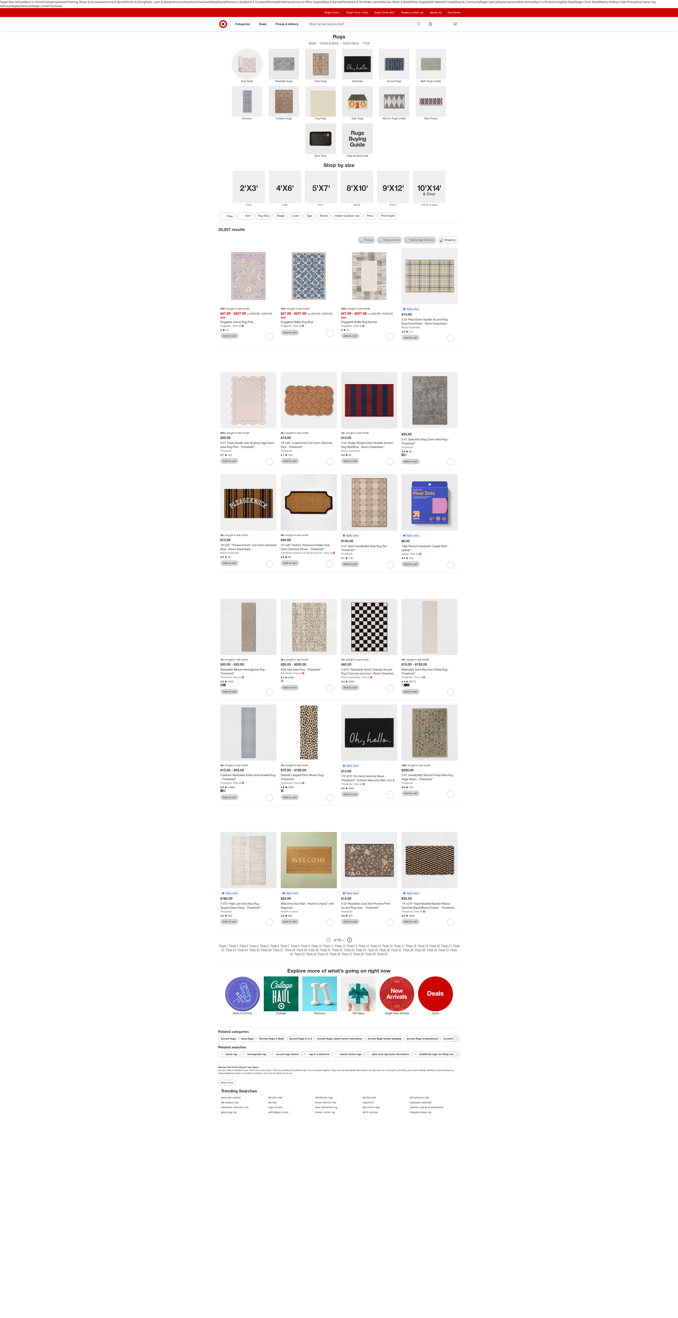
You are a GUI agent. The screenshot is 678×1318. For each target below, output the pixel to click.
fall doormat (369, 1097)
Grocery (178, 2)
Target (312, 43)
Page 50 (382, 954)
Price (370, 215)
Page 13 (352, 945)
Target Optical (489, 2)
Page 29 (302, 950)
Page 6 (274, 945)
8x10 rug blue (370, 1112)
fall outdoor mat (230, 1102)
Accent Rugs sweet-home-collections (339, 1038)
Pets (270, 2)
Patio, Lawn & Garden (159, 2)
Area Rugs (247, 1038)
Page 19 (423, 945)
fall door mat (275, 1097)
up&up (405, 553)
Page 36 (384, 950)
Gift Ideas (436, 2)
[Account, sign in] (437, 24)
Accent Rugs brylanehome (422, 1038)
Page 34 (361, 950)
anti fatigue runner (278, 1112)
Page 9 (305, 945)
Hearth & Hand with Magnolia (291, 911)
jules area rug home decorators (390, 1054)
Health (277, 2)
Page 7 (285, 945)
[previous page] (328, 940)
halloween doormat (420, 1102)
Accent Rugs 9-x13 (300, 1038)
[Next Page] (456, 216)
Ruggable (225, 325)
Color (295, 215)
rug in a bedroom (319, 1054)
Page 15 (375, 945)
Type (309, 215)
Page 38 (408, 950)
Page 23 (231, 950)
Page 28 (290, 950)
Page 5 (264, 945)
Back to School (34, 2)
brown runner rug (325, 1112)
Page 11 (328, 945)
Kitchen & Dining (134, 2)
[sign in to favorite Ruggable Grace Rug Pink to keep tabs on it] (269, 336)
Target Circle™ (332, 12)
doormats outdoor (231, 1097)
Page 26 (266, 950)
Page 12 (340, 945)
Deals (501, 2)
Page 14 (364, 945)
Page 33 (349, 950)
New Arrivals (526, 2)
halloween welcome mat (234, 1107)
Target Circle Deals (587, 2)
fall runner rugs (371, 1107)
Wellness (287, 2)
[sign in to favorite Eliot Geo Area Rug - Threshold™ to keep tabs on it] (329, 688)
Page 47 (347, 954)
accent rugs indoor (287, 1054)
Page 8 (295, 945)
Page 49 (370, 954)
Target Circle (40, 6)
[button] (411, 309)
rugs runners (275, 1107)
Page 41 (444, 950)
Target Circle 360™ (384, 12)
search (418, 24)
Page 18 (411, 945)
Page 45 (323, 954)
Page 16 (387, 945)
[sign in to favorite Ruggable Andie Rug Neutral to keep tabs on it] (390, 336)
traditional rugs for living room (437, 1054)
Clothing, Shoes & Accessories (86, 2)
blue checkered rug (326, 1107)
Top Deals (569, 2)
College (48, 2)
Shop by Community (467, 2)
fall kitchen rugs (324, 1097)
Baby (213, 2)
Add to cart (229, 335)
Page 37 (396, 950)
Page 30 (313, 950)
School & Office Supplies (308, 2)
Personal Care (235, 2)
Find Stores (55, 6)
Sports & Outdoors (255, 2)
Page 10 (316, 945)
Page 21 (446, 945)
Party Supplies (420, 2)
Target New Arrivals (12, 2)
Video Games (373, 2)
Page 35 (373, 950)
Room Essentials (411, 327)
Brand (323, 215)
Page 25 (254, 950)
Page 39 (420, 950)
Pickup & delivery (286, 24)
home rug (231, 1054)
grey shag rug (229, 1112)
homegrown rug (256, 1054)
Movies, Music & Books (396, 2)
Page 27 (278, 950)
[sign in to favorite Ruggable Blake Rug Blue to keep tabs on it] (329, 333)
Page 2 (233, 945)
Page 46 (335, 954)
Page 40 (432, 950)
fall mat (272, 1102)
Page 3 (244, 945)
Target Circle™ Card (357, 12)
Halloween (60, 2)
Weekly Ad (605, 2)
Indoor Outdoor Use (347, 215)
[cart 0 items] (455, 24)
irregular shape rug (420, 1112)
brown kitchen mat (325, 1102)
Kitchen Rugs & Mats (271, 1038)
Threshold (225, 450)
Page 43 (299, 954)
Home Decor (351, 43)
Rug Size (263, 215)
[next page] (349, 940)
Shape (281, 215)
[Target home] (223, 24)
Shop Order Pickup (624, 2)
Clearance (511, 2)
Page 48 (358, 954)
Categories (242, 24)
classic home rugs (351, 1054)
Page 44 (311, 954)
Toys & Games (332, 2)
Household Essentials (196, 2)
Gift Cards (448, 2)
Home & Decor (115, 2)
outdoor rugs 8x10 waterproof (426, 1107)
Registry (15, 6)
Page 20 (435, 945)
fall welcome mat (419, 1097)
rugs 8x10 (368, 1102)
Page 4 (254, 945)
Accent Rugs (228, 1038)
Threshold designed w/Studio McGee (301, 552)
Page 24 (242, 950)
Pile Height (388, 215)
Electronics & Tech (353, 2)
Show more (227, 1082)
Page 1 (223, 945)
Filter (230, 216)
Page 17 (399, 945)
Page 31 (325, 950)
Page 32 (337, 950)
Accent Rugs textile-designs (385, 1038)
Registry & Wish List (412, 12)
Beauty (221, 2)
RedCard (26, 6)
